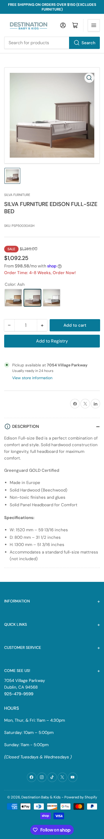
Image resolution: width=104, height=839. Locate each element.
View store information (32, 377)
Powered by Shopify (80, 797)
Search (88, 43)
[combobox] (52, 43)
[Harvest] (13, 297)
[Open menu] (94, 25)
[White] (51, 297)
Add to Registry (52, 341)
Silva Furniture (17, 195)
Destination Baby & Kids (41, 797)
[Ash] (32, 297)
